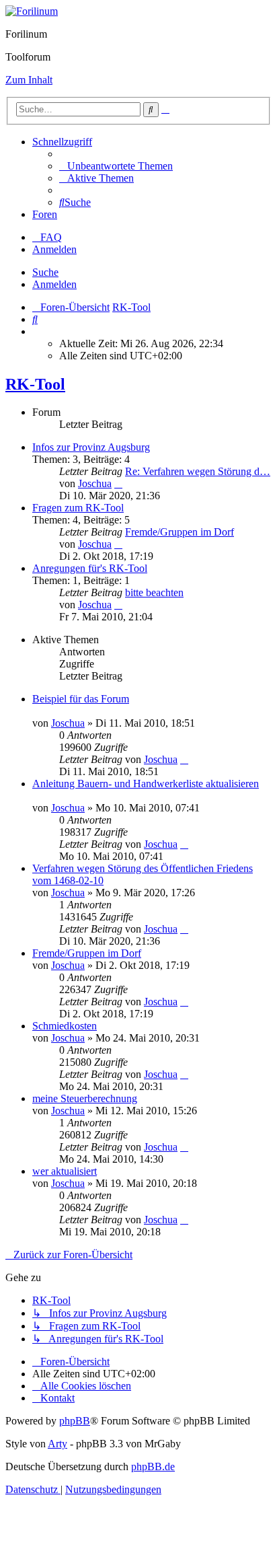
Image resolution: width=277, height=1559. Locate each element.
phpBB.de (153, 1466)
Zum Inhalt (28, 79)
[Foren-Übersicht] (31, 11)
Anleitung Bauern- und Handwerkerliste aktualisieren (145, 783)
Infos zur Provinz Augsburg (91, 447)
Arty (57, 1443)
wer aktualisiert (64, 1171)
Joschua (95, 483)
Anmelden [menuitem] (54, 249)
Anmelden (54, 284)
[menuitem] (116, 166)
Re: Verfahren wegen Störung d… (197, 471)
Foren (44, 214)
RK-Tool (35, 384)
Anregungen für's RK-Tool (89, 568)
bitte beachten (154, 592)
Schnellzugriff (62, 141)
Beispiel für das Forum (80, 698)
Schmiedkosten (64, 1025)
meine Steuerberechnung (84, 1098)
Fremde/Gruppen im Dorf (179, 532)
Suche (45, 272)
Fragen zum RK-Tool (78, 507)
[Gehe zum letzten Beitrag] (184, 759)
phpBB (74, 1420)
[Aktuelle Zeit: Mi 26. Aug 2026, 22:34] (36, 331)
